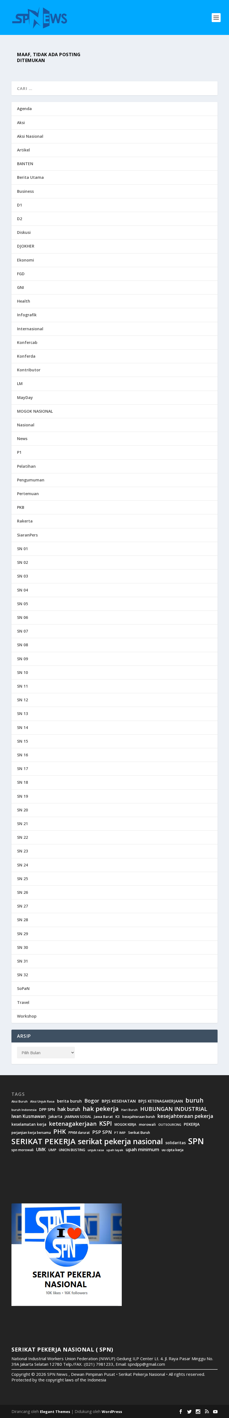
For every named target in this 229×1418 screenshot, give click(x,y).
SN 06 (22, 617)
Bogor (91, 1101)
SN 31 (22, 961)
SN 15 (22, 741)
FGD (21, 273)
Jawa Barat (103, 1116)
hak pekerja (101, 1109)
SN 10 (22, 672)
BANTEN (25, 163)
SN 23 (22, 851)
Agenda (24, 108)
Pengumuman (30, 480)
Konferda (26, 356)
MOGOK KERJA (125, 1124)
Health (23, 301)
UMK (41, 1149)
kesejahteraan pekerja (185, 1116)
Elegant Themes (55, 1411)
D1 (19, 205)
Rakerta (25, 521)
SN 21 (22, 823)
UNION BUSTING (72, 1150)
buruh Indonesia (24, 1110)
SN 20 (22, 810)
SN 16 (22, 754)
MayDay (25, 397)
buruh (194, 1100)
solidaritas (175, 1142)
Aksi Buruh (19, 1101)
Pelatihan (26, 466)
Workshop (27, 1016)
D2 (19, 218)
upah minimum (142, 1149)
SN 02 (22, 562)
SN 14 (22, 727)
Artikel (23, 150)
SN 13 (22, 713)
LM (20, 383)
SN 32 (22, 974)
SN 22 (22, 837)
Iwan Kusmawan (28, 1116)
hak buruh (69, 1109)
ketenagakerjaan (73, 1123)
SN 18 (22, 782)
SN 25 (22, 878)
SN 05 (22, 603)
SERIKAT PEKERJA (43, 1141)
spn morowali (22, 1150)
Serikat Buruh (139, 1132)
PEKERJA (192, 1124)
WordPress (112, 1411)
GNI (20, 287)
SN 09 (22, 658)
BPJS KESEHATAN (119, 1101)
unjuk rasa (96, 1150)
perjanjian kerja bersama (31, 1132)
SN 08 (22, 644)
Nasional (25, 424)
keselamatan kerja (28, 1124)
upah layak (114, 1150)
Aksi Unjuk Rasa (42, 1101)
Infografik (27, 314)
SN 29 (22, 933)
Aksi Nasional (30, 136)
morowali (147, 1124)
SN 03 (22, 576)
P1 (19, 452)
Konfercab (27, 342)
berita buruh (69, 1101)
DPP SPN (47, 1109)
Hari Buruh (129, 1110)
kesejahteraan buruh (138, 1117)
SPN (196, 1141)
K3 (117, 1116)
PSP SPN (102, 1132)
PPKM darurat (79, 1132)
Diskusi (24, 232)
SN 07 (22, 631)
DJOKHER (25, 246)
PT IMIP (120, 1133)
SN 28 (22, 919)
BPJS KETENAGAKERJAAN (160, 1101)
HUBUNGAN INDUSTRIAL (173, 1109)
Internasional (30, 328)
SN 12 (22, 699)
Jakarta (55, 1116)
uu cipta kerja (172, 1150)
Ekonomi (25, 260)
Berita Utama (30, 177)
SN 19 (22, 796)
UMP (52, 1150)
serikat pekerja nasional (120, 1141)
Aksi (21, 122)
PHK (59, 1132)
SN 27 (22, 906)
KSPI (105, 1123)
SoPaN (23, 988)
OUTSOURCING (169, 1125)
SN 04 (22, 590)
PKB (20, 507)
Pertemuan (28, 493)
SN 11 (22, 686)
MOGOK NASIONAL (35, 411)
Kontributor (28, 369)
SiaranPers (27, 535)
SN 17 (22, 768)
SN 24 (22, 865)
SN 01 (22, 548)
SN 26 (22, 892)
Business (25, 191)
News (22, 438)
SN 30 (22, 947)
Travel (23, 1002)
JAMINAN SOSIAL (78, 1117)
